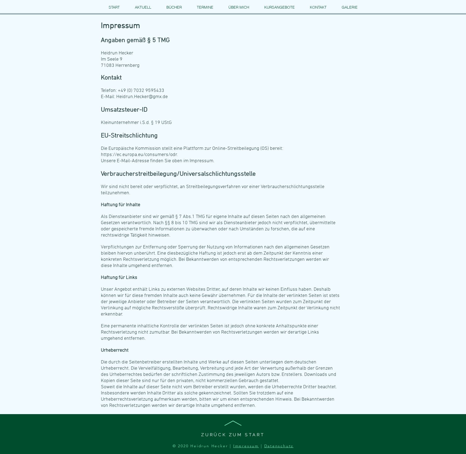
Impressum (246, 445)
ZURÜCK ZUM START (233, 434)
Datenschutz (279, 445)
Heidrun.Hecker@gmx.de (142, 97)
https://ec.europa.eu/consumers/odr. (139, 155)
